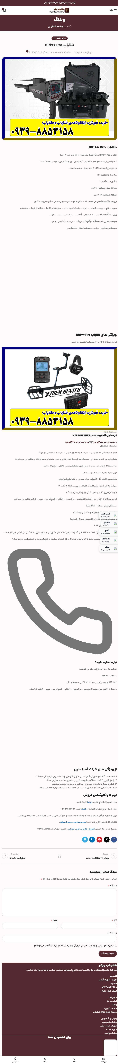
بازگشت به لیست (59, 856)
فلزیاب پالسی (110, 1033)
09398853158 (109, 987)
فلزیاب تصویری (109, 1022)
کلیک (83, 809)
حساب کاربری (110, 1008)
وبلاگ (114, 1005)
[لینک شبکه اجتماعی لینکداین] (92, 840)
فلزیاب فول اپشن (108, 1026)
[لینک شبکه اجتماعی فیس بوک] (114, 840)
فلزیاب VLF (111, 1029)
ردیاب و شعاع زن (56, 26)
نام (114, 920)
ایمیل (54, 920)
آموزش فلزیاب (88, 829)
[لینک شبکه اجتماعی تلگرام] (85, 840)
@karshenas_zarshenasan (73, 822)
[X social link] (107, 840)
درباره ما (113, 997)
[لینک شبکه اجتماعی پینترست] (99, 840)
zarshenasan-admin (59, 52)
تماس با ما (112, 1001)
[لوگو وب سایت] (59, 10)
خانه (69, 26)
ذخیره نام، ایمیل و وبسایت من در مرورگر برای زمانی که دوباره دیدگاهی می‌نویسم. (74, 946)
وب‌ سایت (112, 933)
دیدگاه (112, 886)
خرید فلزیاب (74, 829)
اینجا (89, 802)
